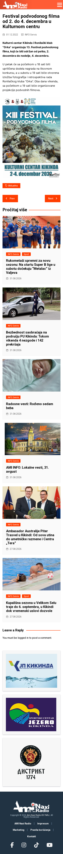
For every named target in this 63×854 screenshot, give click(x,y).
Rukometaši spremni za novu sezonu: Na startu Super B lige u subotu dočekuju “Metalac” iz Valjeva (30, 267)
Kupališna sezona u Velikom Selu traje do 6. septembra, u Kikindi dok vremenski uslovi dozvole (31, 607)
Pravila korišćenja (40, 830)
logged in (23, 637)
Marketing (18, 830)
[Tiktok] (36, 845)
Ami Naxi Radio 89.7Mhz (38, 815)
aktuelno (13, 185)
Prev (12, 198)
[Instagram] (23, 845)
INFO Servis (31, 34)
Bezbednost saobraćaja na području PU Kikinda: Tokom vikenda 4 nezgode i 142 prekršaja (27, 338)
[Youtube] (49, 845)
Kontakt (31, 836)
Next (50, 198)
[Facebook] (12, 845)
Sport (26, 254)
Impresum (43, 823)
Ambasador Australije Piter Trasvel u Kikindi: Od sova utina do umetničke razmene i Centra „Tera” (30, 537)
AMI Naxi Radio (22, 823)
